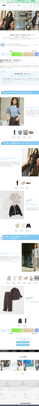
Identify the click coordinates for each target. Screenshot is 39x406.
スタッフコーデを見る (23, 339)
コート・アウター (30, 8)
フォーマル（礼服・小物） (23, 8)
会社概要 (25, 395)
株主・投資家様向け (26, 396)
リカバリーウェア (35, 8)
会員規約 (37, 394)
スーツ (1, 8)
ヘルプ (32, 4)
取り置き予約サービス (14, 396)
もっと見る (22, 373)
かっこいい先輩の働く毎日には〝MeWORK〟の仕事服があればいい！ (13, 351)
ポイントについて (2, 396)
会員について (1, 395)
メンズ (9, 5)
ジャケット (5, 8)
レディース (13, 5)
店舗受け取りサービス (14, 395)
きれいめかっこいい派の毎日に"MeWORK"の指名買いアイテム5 (32, 351)
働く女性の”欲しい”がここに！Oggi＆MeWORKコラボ (23, 351)
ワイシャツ (15, 8)
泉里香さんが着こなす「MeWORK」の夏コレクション (4, 351)
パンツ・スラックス (10, 8)
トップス (18, 8)
